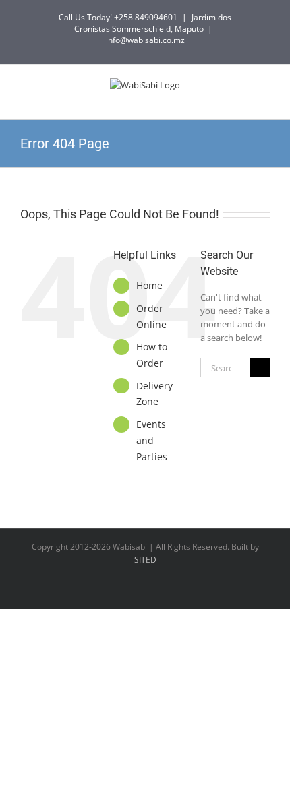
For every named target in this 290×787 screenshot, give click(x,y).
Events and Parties (151, 440)
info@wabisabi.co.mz (145, 40)
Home (149, 285)
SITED (145, 559)
